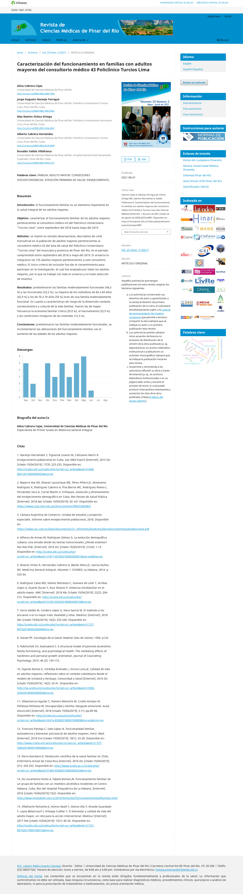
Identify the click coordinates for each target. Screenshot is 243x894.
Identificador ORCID (196, 186)
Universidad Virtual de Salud (176, 2)
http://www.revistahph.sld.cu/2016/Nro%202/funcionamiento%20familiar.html (67, 798)
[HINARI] (204, 222)
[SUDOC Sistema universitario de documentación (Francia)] (220, 252)
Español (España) (193, 69)
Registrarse (213, 16)
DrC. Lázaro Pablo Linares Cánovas (39, 866)
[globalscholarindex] (204, 257)
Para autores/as (192, 108)
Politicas (61, 40)
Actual (15, 40)
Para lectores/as (192, 103)
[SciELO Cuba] (187, 211)
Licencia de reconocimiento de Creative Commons (149, 313)
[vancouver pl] (187, 317)
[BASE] (204, 231)
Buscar (224, 40)
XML (144, 159)
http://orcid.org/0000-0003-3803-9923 (35, 111)
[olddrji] (187, 305)
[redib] (220, 231)
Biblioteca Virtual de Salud (212, 2)
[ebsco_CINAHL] (204, 292)
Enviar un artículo (194, 82)
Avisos (46, 40)
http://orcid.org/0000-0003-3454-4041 (35, 128)
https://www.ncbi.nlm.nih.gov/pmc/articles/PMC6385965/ (54, 506)
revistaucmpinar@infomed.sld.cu (176, 869)
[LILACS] (220, 238)
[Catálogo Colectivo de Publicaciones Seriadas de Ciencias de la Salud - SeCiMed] (220, 272)
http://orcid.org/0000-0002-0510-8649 (35, 145)
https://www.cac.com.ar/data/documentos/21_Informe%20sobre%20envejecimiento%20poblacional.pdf (83, 529)
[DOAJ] (220, 209)
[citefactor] (204, 239)
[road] (187, 255)
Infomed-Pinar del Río (197, 175)
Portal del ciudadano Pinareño (202, 160)
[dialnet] (187, 239)
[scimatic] (199, 266)
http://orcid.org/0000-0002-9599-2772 (35, 163)
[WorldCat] (220, 219)
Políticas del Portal (29, 876)
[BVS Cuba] (187, 273)
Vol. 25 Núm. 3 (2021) (54, 52)
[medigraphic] (187, 230)
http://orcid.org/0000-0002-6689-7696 (35, 93)
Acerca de (79, 40)
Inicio (20, 52)
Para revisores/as (193, 114)
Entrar (228, 16)
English (187, 63)
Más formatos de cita (136, 232)
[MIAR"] (220, 281)
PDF (129, 159)
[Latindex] (204, 211)
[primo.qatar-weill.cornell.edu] (204, 306)
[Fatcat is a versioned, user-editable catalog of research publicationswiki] (220, 264)
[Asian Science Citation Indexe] (220, 291)
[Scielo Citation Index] (187, 220)
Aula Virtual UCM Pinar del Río (202, 181)
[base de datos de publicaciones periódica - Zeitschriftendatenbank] (204, 273)
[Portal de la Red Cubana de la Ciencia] (187, 281)
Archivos (30, 40)
